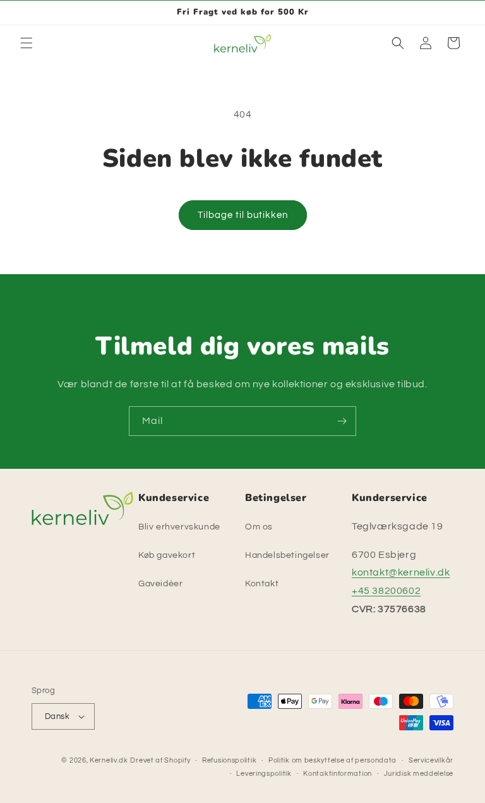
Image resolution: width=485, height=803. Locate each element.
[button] (26, 43)
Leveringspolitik (263, 773)
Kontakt (261, 583)
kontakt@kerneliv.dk (401, 572)
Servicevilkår (431, 760)
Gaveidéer (160, 583)
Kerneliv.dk (109, 760)
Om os (259, 526)
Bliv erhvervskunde (179, 526)
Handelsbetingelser (287, 555)
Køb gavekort (166, 555)
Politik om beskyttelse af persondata (332, 760)
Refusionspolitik (229, 760)
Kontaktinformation (337, 773)
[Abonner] (342, 421)
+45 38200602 (386, 591)
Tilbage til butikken (243, 215)
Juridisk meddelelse (418, 773)
